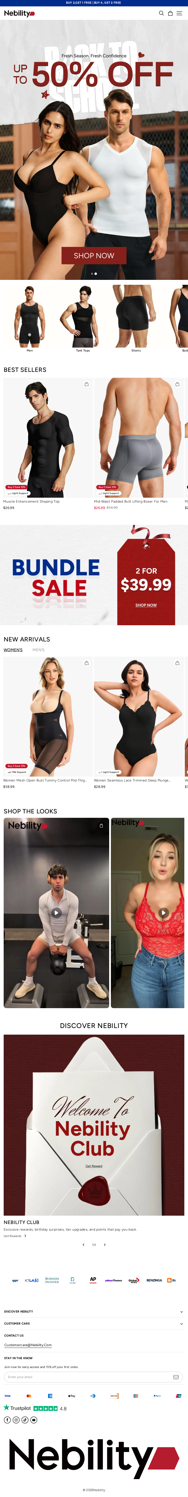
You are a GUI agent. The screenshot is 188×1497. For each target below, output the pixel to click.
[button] (179, 13)
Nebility (99, 1490)
